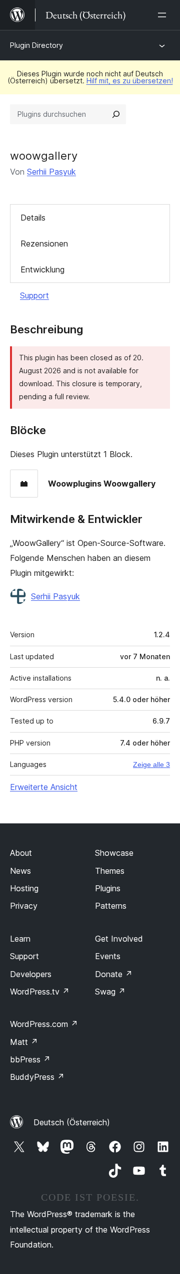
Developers (31, 974)
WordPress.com (44, 1024)
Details (33, 218)
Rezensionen (44, 244)
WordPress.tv (40, 992)
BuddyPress (37, 1077)
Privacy (24, 906)
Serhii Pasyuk (51, 172)
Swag (110, 992)
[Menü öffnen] (164, 15)
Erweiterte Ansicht (44, 787)
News (20, 871)
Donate (113, 974)
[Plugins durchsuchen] (116, 114)
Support (34, 295)
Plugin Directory (36, 45)
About (21, 853)
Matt (24, 1042)
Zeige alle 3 (151, 764)
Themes (109, 871)
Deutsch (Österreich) (72, 1122)
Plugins (107, 888)
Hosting (24, 888)
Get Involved (119, 939)
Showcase (114, 853)
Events (107, 956)
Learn (20, 939)
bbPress (30, 1059)
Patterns (110, 906)
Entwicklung (42, 269)
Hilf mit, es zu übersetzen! (129, 80)
